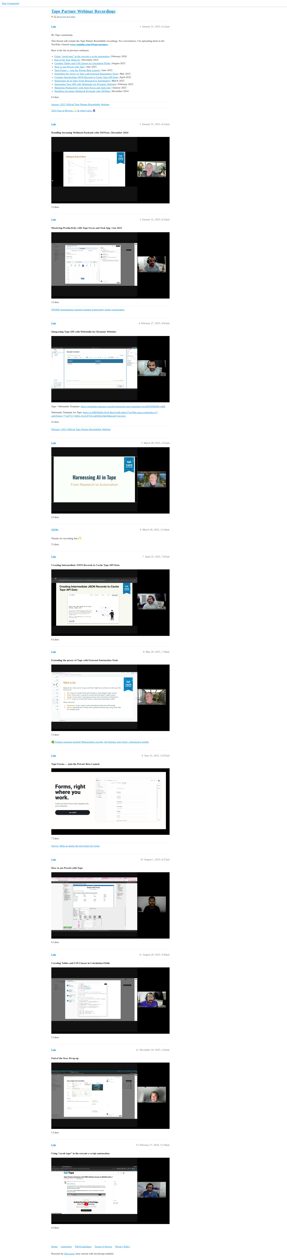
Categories (66, 1246)
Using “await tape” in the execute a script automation (82, 56)
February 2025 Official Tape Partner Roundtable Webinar (81, 429)
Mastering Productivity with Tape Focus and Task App (82, 87)
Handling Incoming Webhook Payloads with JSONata (82, 91)
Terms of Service (103, 1246)
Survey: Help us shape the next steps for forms (75, 846)
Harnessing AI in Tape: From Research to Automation (82, 80)
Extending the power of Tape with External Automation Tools (86, 73)
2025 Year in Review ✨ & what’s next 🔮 (73, 110)
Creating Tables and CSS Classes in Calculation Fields (82, 63)
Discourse (69, 1253)
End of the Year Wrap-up (67, 60)
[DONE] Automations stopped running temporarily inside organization (87, 309)
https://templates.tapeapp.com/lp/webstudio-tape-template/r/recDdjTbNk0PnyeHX (123, 406)
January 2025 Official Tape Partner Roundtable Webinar (80, 104)
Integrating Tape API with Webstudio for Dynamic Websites (85, 84)
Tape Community (11, 3)
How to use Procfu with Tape (69, 66)
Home (54, 1246)
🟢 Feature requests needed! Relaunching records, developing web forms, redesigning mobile (100, 742)
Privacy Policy (122, 1246)
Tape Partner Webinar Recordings (83, 11)
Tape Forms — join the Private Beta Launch (77, 70)
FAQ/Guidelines (83, 1246)
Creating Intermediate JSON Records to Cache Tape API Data (86, 77)
